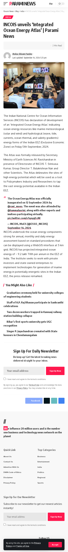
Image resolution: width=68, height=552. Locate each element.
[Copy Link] (22, 45)
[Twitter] (58, 538)
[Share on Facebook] (11, 45)
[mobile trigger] (6, 3)
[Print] (27, 45)
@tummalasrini (16, 210)
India (8, 17)
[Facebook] (54, 538)
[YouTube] (63, 538)
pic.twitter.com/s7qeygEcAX (23, 218)
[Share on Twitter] (16, 45)
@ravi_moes (14, 206)
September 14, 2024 (19, 227)
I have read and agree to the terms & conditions (26, 379)
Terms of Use (22, 546)
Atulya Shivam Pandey (22, 54)
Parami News (22, 3)
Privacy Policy (22, 388)
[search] (45, 3)
